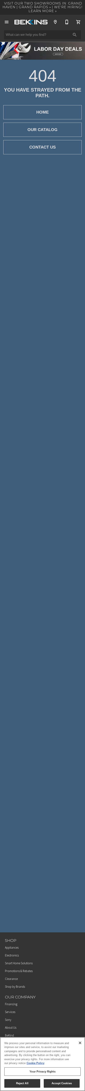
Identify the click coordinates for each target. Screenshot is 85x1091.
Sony (8, 1020)
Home (42, 112)
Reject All (22, 1083)
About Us (10, 1027)
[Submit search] (74, 34)
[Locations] (55, 22)
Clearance (11, 979)
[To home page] (31, 22)
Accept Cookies (62, 1083)
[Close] (80, 1042)
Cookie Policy (35, 1063)
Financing (11, 1004)
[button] (7, 22)
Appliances (12, 947)
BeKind (9, 1035)
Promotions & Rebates (19, 971)
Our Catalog (42, 129)
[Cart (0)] (78, 22)
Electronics (12, 955)
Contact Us (42, 147)
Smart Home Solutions (19, 963)
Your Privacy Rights (42, 1071)
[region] (42, 1064)
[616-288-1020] (67, 22)
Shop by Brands (15, 987)
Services (10, 1012)
